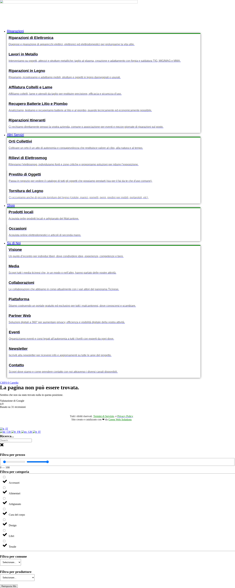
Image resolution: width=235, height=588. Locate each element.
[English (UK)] (27, 431)
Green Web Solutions (120, 419)
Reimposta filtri (8, 586)
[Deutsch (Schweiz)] (5, 431)
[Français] (16, 431)
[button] (103, 31)
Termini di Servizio (103, 416)
